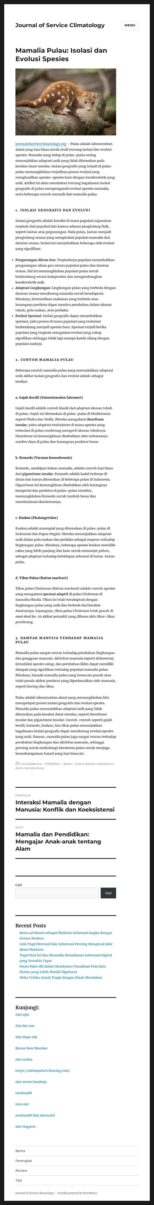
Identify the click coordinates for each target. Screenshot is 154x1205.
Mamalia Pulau (34, 768)
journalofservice (31, 763)
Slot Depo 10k (26, 1037)
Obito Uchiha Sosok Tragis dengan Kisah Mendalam (60, 977)
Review (21, 1170)
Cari (18, 885)
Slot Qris (22, 1015)
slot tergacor (25, 1127)
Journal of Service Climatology (60, 25)
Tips (18, 1180)
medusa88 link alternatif (35, 1115)
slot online (23, 1059)
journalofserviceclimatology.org (40, 144)
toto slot (22, 1104)
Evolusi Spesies (85, 763)
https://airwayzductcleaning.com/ (42, 1071)
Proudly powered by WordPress (77, 1193)
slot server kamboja (31, 1082)
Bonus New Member (31, 1048)
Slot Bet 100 (24, 1026)
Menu (130, 25)
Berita (68, 763)
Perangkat (23, 1161)
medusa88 (23, 1093)
